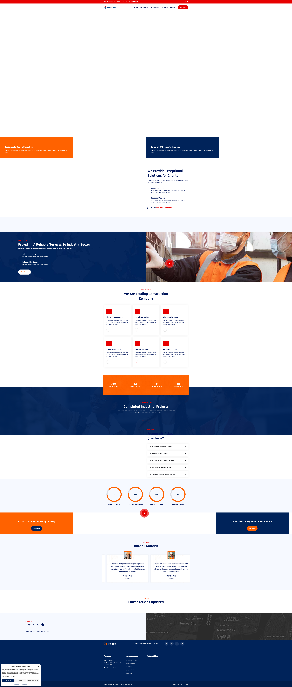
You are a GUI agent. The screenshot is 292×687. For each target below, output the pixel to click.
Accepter (8, 680)
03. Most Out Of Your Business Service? (162, 460)
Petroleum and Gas (142, 317)
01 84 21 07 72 (134, 1)
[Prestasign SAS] (113, 7)
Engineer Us (36, 528)
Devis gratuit (183, 7)
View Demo (24, 272)
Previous (104, 225)
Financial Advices (158, 198)
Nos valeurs (128, 666)
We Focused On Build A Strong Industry (36, 521)
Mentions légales (16, 684)
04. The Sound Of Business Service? (161, 467)
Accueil (136, 7)
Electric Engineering (114, 317)
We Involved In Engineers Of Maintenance (252, 521)
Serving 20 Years (158, 188)
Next (188, 225)
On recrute (165, 7)
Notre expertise (144, 7)
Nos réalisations (155, 7)
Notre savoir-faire (130, 663)
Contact (186, 684)
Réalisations (128, 673)
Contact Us (252, 528)
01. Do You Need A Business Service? (161, 447)
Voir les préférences (32, 680)
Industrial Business (29, 262)
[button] (38, 666)
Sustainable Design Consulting (19, 147)
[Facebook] (185, 2)
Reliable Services (29, 254)
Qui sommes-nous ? (131, 660)
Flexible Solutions (142, 349)
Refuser (20, 680)
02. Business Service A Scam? (159, 454)
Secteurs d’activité (130, 670)
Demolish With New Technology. (165, 147)
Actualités (172, 7)
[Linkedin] (187, 2)
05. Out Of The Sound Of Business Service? (163, 474)
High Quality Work (170, 317)
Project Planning (170, 349)
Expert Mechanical (113, 349)
